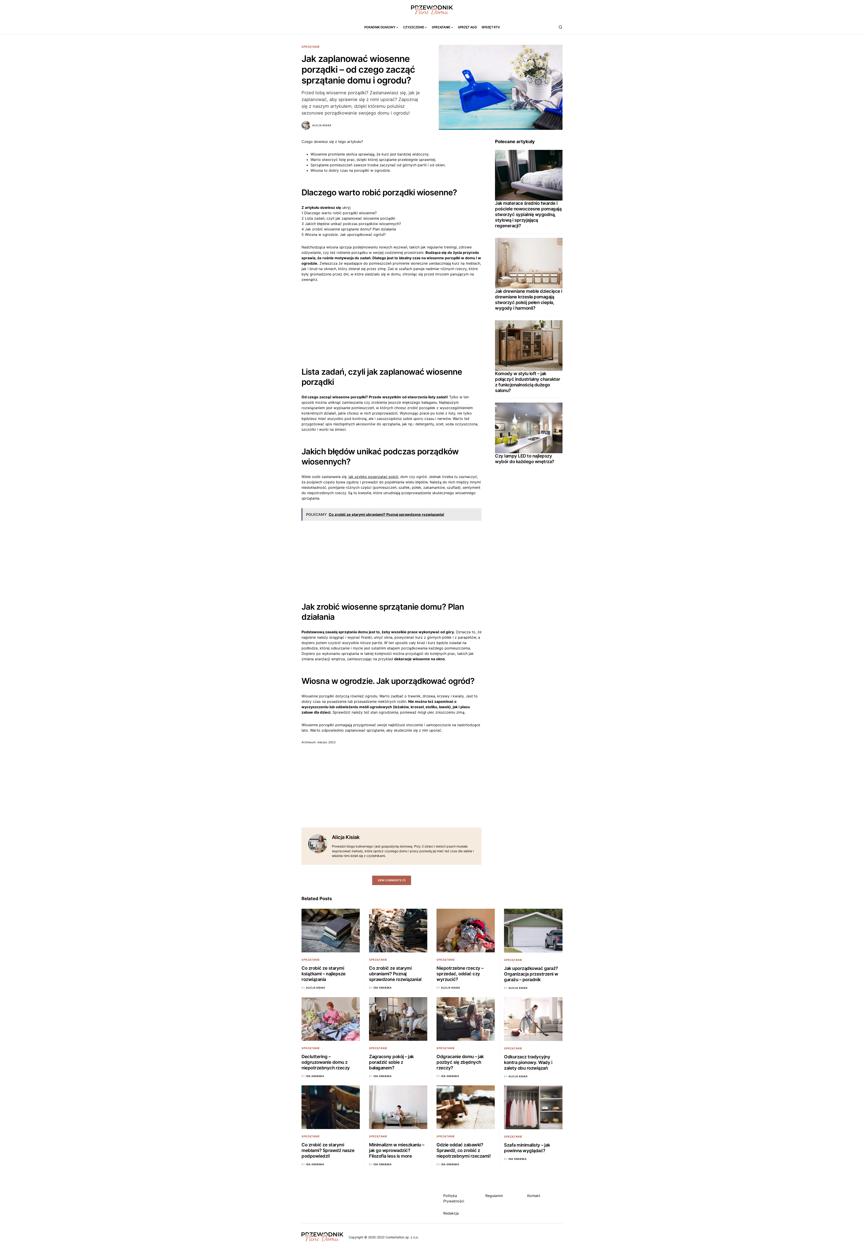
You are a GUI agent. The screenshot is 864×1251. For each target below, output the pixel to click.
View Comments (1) (392, 880)
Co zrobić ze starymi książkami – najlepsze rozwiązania (324, 973)
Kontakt (533, 1195)
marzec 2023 (326, 742)
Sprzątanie (311, 46)
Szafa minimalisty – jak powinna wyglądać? (527, 1147)
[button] (560, 27)
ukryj (346, 207)
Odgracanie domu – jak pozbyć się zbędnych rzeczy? (460, 1062)
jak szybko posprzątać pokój (373, 476)
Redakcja (451, 1213)
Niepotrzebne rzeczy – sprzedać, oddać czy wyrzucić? (460, 973)
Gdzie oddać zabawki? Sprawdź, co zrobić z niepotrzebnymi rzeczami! (463, 1150)
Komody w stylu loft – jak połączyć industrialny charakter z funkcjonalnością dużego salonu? (527, 382)
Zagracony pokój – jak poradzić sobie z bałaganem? (391, 1062)
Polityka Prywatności (453, 1198)
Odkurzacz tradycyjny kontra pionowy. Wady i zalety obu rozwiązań (528, 1062)
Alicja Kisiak (321, 125)
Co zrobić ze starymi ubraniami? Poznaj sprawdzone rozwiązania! (395, 973)
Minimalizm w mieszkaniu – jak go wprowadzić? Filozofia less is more (396, 1150)
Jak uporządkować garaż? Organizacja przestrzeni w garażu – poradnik (531, 974)
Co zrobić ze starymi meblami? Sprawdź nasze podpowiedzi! (328, 1150)
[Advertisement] (392, 320)
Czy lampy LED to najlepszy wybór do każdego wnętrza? (524, 458)
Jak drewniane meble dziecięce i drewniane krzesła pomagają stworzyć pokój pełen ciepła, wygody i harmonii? (528, 300)
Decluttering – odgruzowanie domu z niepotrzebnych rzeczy (326, 1062)
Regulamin (494, 1195)
